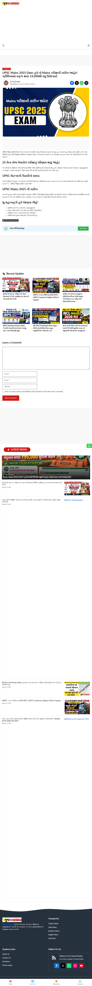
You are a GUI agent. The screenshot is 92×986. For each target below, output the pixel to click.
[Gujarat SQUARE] (10, 3)
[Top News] (32, 982)
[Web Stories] (56, 982)
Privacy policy (7, 965)
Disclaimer (6, 961)
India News (52, 927)
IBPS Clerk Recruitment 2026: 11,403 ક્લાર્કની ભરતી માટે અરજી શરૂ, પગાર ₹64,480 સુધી (14, 328)
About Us (5, 954)
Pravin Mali (16, 82)
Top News (52, 938)
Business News (53, 931)
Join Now (83, 228)
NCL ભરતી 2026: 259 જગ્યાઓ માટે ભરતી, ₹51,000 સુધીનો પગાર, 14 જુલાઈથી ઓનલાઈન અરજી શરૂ (75, 328)
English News (53, 935)
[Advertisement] (46, 24)
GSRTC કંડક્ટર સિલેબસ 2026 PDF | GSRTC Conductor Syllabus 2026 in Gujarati (46, 297)
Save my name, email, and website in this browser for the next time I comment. (34, 391)
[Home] (10, 982)
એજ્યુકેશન (7, 68)
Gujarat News (53, 924)
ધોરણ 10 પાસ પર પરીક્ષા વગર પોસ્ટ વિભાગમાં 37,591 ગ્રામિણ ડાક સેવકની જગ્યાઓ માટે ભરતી (16, 296)
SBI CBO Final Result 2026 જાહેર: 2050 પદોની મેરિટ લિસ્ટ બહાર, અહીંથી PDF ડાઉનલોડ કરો (45, 328)
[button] (3, 45)
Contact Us (6, 958)
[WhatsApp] (80, 982)
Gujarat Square (7, 924)
